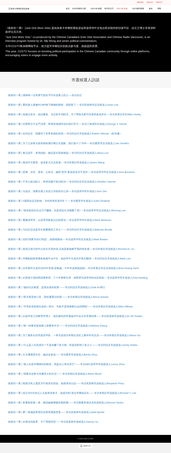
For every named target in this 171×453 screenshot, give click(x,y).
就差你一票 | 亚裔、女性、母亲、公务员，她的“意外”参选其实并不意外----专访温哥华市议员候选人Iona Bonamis (71, 172)
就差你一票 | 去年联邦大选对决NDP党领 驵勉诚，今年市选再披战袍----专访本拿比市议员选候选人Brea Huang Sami (73, 268)
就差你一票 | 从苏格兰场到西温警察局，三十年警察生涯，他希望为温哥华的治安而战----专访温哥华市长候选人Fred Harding (78, 277)
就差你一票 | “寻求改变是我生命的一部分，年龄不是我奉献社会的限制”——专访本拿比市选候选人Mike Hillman (70, 306)
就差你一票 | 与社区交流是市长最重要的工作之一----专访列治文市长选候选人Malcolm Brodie (60, 229)
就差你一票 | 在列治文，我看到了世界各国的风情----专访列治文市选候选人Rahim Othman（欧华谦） (65, 133)
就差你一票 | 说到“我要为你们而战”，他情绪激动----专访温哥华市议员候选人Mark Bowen (58, 239)
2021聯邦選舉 (138, 8)
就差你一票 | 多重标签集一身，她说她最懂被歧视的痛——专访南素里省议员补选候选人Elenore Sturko (66, 402)
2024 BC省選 (96, 8)
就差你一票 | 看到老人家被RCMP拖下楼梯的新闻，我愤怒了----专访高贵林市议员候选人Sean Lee (63, 104)
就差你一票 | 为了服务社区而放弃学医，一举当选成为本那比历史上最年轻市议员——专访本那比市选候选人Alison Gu (74, 335)
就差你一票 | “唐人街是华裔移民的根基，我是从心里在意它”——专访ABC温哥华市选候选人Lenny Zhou (66, 364)
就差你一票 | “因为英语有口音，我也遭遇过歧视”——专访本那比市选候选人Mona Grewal (58, 297)
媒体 (151, 8)
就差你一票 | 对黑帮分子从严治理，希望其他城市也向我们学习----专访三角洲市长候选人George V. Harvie (67, 124)
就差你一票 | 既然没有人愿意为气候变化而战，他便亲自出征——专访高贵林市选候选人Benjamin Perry (66, 383)
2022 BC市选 (121, 8)
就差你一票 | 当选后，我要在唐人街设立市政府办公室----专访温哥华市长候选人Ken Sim (57, 191)
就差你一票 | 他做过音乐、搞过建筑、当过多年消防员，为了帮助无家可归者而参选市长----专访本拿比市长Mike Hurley (74, 114)
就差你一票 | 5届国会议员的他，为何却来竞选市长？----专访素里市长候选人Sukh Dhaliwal (59, 200)
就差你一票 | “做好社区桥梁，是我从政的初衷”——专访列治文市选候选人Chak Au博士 (56, 287)
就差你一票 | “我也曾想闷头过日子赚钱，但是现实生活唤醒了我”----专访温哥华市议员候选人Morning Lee (67, 210)
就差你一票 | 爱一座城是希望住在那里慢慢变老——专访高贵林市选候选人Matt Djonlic (56, 412)
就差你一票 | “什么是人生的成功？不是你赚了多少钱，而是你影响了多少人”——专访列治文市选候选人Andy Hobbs (73, 345)
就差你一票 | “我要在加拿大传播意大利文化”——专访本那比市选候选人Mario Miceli (54, 373)
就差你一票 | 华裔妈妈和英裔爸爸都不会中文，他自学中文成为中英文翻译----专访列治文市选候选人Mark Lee (69, 258)
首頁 (67, 8)
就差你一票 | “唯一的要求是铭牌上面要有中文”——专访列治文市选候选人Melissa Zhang (57, 325)
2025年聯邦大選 (79, 8)
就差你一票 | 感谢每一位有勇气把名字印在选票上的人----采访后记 (45, 95)
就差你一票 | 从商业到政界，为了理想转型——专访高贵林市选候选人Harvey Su (53, 421)
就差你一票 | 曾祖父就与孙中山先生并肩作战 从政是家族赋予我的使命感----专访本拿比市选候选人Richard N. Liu (71, 249)
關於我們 (140, 2)
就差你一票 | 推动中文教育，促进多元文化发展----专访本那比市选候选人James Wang (56, 162)
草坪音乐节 (109, 8)
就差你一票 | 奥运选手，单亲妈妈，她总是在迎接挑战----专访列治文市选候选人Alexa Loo (58, 152)
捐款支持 (150, 2)
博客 (159, 8)
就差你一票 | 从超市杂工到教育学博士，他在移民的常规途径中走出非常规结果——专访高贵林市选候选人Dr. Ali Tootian (75, 316)
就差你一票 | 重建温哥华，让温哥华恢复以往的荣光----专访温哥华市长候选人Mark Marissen (59, 220)
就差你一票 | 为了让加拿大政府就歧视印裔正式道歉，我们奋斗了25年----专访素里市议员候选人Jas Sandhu (68, 143)
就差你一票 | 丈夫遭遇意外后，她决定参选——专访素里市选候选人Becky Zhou (53, 354)
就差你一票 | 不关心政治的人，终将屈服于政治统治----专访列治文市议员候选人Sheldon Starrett (62, 181)
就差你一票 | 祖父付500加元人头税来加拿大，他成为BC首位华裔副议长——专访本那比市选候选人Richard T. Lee (72, 393)
